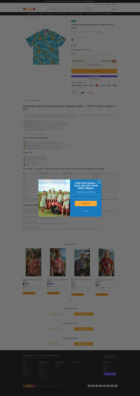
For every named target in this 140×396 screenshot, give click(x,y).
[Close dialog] (99, 181)
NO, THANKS (86, 211)
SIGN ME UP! (86, 203)
